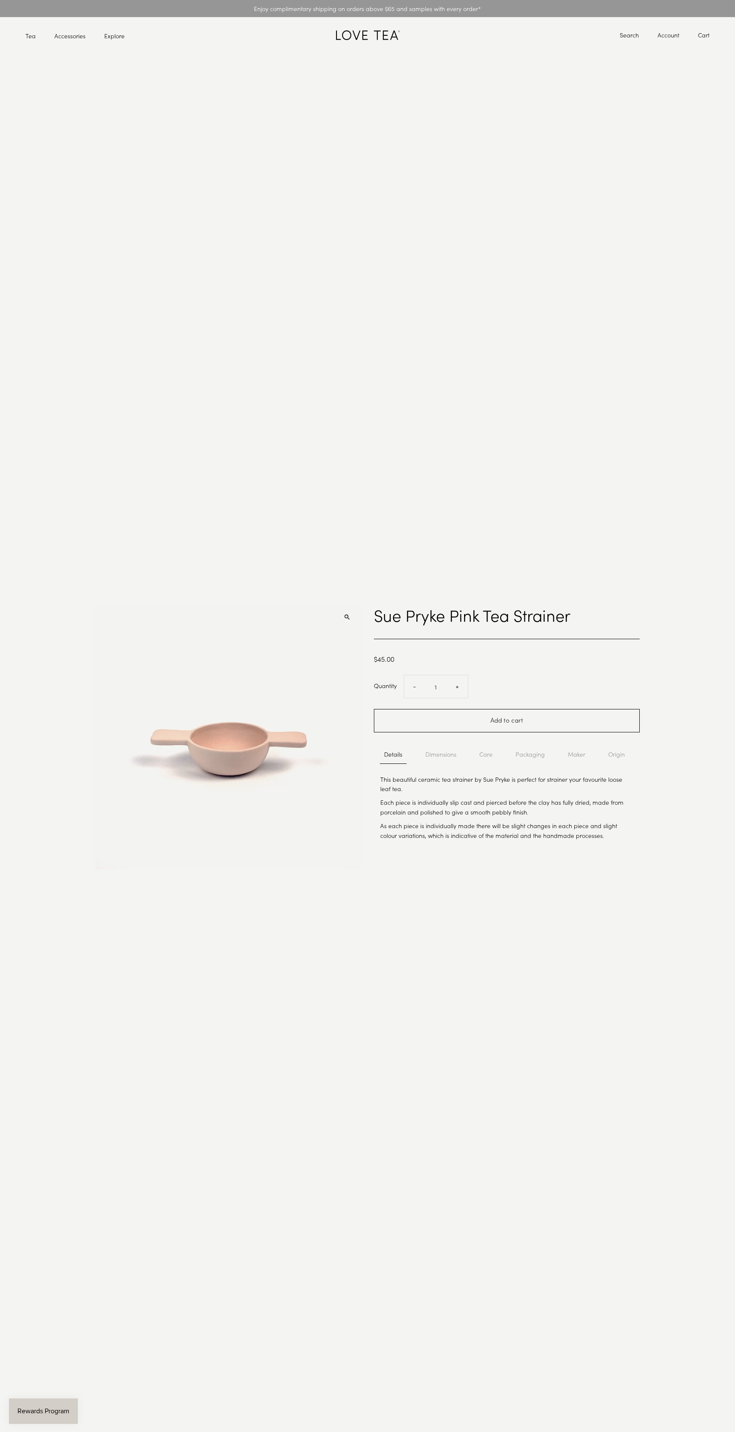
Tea (31, 35)
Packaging (530, 754)
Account (668, 35)
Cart (703, 35)
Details (393, 754)
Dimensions (440, 754)
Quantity (385, 685)
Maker (576, 754)
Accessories (69, 35)
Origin (616, 754)
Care (486, 754)
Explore (114, 35)
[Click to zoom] (347, 617)
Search (629, 35)
